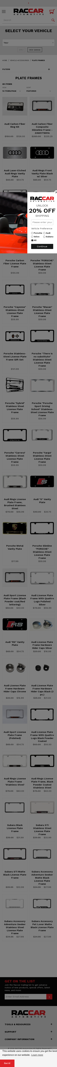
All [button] (36, 240)
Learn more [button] (37, 1055)
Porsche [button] (38, 233)
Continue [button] (42, 246)
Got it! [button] (7, 1063)
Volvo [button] (37, 236)
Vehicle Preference (41, 228)
